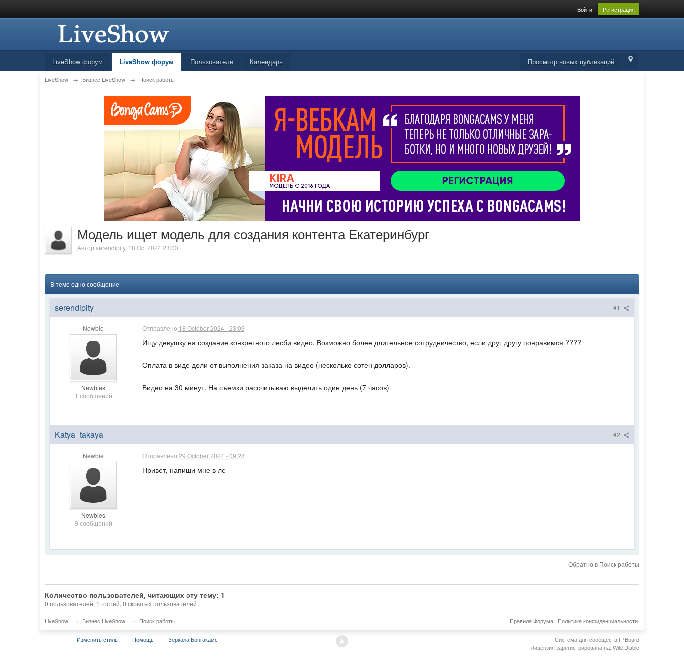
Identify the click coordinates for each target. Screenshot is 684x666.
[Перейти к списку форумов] (112, 33)
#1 (617, 307)
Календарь (266, 61)
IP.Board (629, 639)
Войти (584, 9)
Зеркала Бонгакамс (193, 639)
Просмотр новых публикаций (571, 61)
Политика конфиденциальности (598, 621)
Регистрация (619, 9)
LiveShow (56, 621)
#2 (617, 434)
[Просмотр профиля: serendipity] (93, 357)
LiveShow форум (77, 61)
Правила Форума (531, 621)
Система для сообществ (586, 639)
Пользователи (211, 61)
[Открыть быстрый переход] (630, 61)
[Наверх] (342, 641)
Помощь (143, 639)
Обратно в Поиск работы (603, 564)
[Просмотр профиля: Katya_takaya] (93, 484)
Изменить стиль (97, 639)
